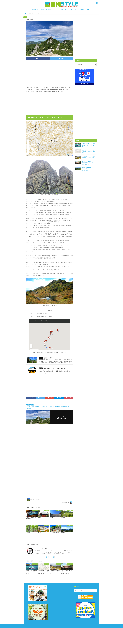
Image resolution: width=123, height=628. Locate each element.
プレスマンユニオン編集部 (41, 548)
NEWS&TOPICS (35, 9)
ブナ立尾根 (35, 406)
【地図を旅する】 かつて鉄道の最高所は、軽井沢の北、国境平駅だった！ (88, 151)
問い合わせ (89, 9)
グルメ (56, 9)
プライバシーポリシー (74, 9)
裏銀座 (29, 408)
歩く (33, 404)
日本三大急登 (60, 406)
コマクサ (29, 406)
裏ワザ (66, 9)
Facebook (57, 557)
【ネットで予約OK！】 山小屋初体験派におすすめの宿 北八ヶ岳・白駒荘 (88, 169)
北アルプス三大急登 (48, 406)
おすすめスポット (49, 9)
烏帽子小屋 (67, 406)
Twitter (50, 557)
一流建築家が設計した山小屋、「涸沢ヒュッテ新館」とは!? (88, 157)
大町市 (29, 404)
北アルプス (41, 406)
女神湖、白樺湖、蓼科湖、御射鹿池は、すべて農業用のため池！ (88, 145)
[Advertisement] (49, 74)
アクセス (61, 9)
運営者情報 (82, 9)
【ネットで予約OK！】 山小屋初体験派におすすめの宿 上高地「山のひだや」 (88, 163)
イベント (42, 9)
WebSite (43, 557)
